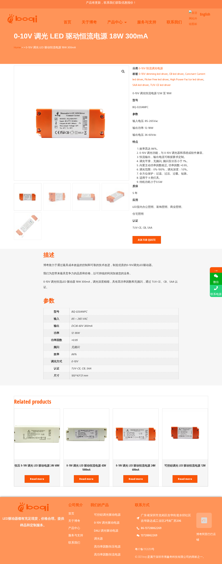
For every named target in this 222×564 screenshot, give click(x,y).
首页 (67, 22)
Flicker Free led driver (157, 79)
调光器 (98, 539)
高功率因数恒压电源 (107, 547)
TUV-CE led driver (160, 85)
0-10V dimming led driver (153, 74)
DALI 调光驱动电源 (106, 531)
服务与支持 (146, 22)
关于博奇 (89, 22)
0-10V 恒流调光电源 (151, 68)
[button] (147, 240)
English (205, 14)
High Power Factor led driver (186, 79)
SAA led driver (141, 85)
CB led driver (176, 74)
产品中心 (115, 22)
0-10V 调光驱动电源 (106, 523)
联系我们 (174, 22)
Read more (37, 479)
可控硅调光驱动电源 (107, 515)
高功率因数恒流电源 (107, 555)
